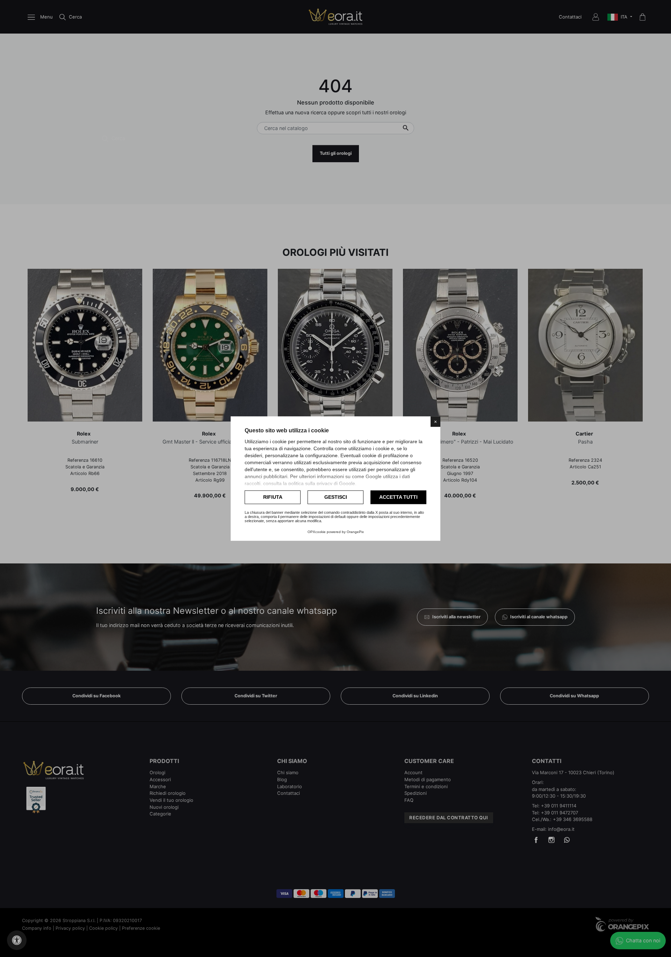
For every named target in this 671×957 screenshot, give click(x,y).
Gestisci (335, 497)
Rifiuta (272, 497)
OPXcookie (317, 532)
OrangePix (355, 532)
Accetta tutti (398, 497)
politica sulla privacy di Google (321, 483)
